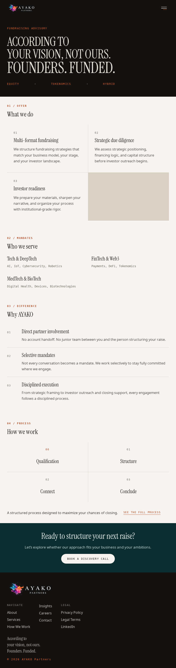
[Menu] (164, 8)
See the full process (142, 512)
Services (13, 619)
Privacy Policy (72, 612)
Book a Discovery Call (88, 558)
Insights (45, 606)
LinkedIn (68, 626)
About (12, 612)
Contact (45, 620)
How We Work (18, 626)
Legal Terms (70, 619)
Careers (45, 613)
